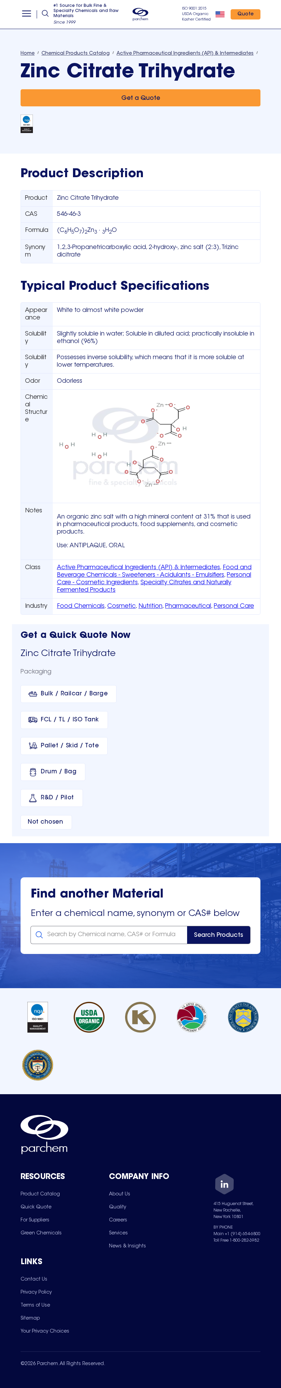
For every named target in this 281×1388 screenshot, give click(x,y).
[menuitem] (40, 1194)
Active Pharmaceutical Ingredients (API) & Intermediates (138, 568)
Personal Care (234, 606)
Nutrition (150, 606)
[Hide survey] (262, 1209)
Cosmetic (121, 606)
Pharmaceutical (188, 606)
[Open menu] (27, 14)
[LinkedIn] (224, 1185)
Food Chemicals (81, 606)
